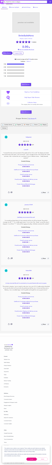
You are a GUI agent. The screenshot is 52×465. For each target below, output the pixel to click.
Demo (5, 408)
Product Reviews (7, 365)
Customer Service (8, 420)
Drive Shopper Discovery (9, 396)
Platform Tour (7, 359)
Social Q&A (6, 368)
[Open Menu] (50, 1)
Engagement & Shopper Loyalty (10, 402)
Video (5, 374)
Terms (5, 442)
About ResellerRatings (9, 436)
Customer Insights (8, 423)
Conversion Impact (8, 399)
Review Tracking (7, 380)
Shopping (22, 38)
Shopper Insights (7, 405)
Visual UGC (6, 371)
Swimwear (30, 38)
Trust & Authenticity (8, 439)
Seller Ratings (7, 362)
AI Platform (6, 383)
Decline (42, 459)
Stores (2, 3)
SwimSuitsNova (26, 35)
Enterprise (6, 386)
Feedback (6, 377)
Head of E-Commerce (8, 417)
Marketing (6, 414)
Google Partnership (8, 433)
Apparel (26, 38)
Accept (31, 459)
